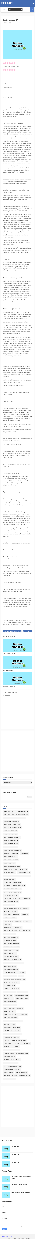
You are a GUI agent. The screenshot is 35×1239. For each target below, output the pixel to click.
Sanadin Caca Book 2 (9, 1011)
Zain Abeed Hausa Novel (10, 1075)
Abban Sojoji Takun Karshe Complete (14, 818)
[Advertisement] (17, 752)
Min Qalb (20, 976)
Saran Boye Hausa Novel (11, 1017)
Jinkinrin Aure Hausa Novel (11, 947)
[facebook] (33, 3)
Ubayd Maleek (26, 1043)
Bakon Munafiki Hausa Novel (12, 866)
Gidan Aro (26, 908)
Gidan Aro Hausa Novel (10, 911)
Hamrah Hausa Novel (10, 918)
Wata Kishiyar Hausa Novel (11, 1050)
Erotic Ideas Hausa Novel (11, 895)
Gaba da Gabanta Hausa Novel (12, 908)
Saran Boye (24, 1014)
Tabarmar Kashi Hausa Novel (12, 1030)
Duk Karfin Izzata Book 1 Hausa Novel (14, 885)
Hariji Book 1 (27, 921)
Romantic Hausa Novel (22, 998)
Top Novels (7, 3)
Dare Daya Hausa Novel (10, 876)
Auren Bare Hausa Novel (10, 831)
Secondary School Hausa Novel (13, 1021)
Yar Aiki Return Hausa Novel (12, 1059)
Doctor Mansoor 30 (9, 653)
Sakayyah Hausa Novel (10, 1001)
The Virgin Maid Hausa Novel (12, 1043)
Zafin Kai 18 (15, 1162)
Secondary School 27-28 (19, 1184)
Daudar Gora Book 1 (24, 876)
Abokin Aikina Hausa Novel (11, 821)
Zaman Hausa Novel (24, 1075)
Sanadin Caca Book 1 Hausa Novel (13, 1008)
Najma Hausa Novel (9, 985)
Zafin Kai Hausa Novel (21, 1072)
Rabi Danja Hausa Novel (21, 995)
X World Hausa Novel (22, 1053)
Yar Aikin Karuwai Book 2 (11, 1063)
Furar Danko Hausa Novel (11, 901)
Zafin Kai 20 (15, 1146)
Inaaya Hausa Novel (9, 934)
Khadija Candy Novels (10, 953)
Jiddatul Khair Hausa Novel (12, 943)
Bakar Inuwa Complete (10, 856)
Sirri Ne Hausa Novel (9, 1024)
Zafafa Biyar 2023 (8, 1072)
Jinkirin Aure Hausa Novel (11, 950)
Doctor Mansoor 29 (9, 670)
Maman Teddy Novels (10, 966)
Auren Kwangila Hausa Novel (12, 837)
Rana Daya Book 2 (8, 998)
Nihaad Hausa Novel (9, 992)
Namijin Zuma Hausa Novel (11, 988)
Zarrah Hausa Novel (9, 1079)
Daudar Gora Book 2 (9, 879)
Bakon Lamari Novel (9, 863)
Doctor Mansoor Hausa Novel (12, 631)
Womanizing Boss (9, 1053)
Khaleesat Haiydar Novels (11, 956)
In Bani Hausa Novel (24, 930)
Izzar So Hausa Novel (10, 940)
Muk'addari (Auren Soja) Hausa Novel (14, 979)
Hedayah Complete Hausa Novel (13, 927)
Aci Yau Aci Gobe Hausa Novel (12, 824)
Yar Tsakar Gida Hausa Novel (12, 1069)
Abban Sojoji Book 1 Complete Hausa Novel (16, 811)
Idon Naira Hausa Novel (10, 930)
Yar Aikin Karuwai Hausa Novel (12, 1066)
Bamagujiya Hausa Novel (11, 869)
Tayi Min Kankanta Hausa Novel (12, 1034)
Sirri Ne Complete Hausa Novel (21, 1192)
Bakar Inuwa (24, 853)
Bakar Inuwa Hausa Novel (11, 860)
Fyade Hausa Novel (9, 905)
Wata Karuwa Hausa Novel (11, 1046)
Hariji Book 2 (7, 924)
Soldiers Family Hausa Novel (12, 1027)
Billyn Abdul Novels (9, 872)
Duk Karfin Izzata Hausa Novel (12, 889)
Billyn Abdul (23, 869)
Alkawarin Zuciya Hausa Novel (12, 827)
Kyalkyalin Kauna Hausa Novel (12, 959)
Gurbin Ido (25, 914)
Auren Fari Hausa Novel (10, 834)
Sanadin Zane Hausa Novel (11, 1014)
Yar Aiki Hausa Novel (9, 1056)
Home (4, 9)
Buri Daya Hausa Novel (24, 872)
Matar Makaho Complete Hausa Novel (14, 972)
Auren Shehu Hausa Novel (11, 843)
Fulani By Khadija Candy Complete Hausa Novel (17, 898)
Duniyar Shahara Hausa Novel (12, 892)
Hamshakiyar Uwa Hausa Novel (12, 921)
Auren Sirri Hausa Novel (10, 847)
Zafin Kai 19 (15, 1154)
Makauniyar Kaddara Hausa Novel (13, 963)
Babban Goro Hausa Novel (11, 853)
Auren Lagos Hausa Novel (11, 840)
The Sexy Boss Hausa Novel (11, 1037)
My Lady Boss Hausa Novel (11, 982)
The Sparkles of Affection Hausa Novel (15, 1040)
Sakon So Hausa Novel (10, 1005)
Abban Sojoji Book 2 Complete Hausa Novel (16, 814)
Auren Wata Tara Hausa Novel (12, 850)
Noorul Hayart (8, 995)
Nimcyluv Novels (22, 992)
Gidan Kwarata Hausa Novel (12, 914)
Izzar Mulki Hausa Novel (11, 937)
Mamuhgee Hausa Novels (11, 969)
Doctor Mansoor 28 (9, 687)
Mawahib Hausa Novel (10, 976)
